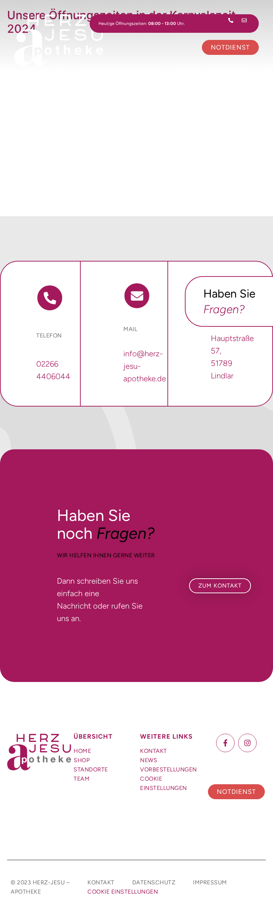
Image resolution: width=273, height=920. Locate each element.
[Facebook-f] (225, 743)
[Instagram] (247, 743)
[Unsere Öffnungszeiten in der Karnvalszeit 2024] (136, 115)
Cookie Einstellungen (163, 783)
